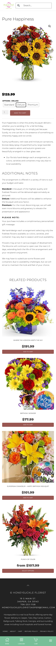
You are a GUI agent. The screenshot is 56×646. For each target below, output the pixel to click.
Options (6, 101)
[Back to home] (8, 5)
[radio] (9, 105)
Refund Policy (31, 631)
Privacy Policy (46, 631)
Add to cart (20, 113)
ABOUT (13, 631)
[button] (50, 640)
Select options (28, 570)
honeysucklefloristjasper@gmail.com (28, 607)
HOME (5, 631)
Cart (20, 631)
